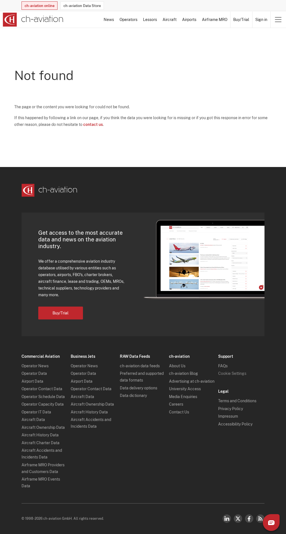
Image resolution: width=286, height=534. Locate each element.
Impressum (228, 416)
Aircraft (170, 19)
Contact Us (179, 412)
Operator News (35, 366)
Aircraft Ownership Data (43, 427)
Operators (128, 19)
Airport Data (32, 381)
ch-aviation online (39, 6)
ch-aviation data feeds (140, 366)
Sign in (261, 19)
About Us (177, 366)
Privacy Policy (230, 408)
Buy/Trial (241, 19)
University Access (185, 389)
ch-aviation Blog (183, 373)
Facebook (249, 518)
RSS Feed (260, 518)
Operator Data (34, 373)
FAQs (223, 366)
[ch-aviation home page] (33, 20)
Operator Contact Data (42, 389)
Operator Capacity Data (43, 404)
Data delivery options (138, 388)
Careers (176, 404)
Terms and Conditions (237, 401)
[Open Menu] (278, 19)
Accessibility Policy (235, 424)
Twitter (238, 518)
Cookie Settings (232, 373)
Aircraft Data (33, 419)
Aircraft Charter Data (40, 443)
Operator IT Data (36, 412)
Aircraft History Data (40, 435)
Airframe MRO (214, 19)
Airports (189, 19)
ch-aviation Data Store (82, 6)
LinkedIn (227, 518)
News (109, 19)
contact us (93, 124)
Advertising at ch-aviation (191, 381)
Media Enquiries (183, 396)
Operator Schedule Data (43, 396)
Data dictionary (133, 395)
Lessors (150, 19)
